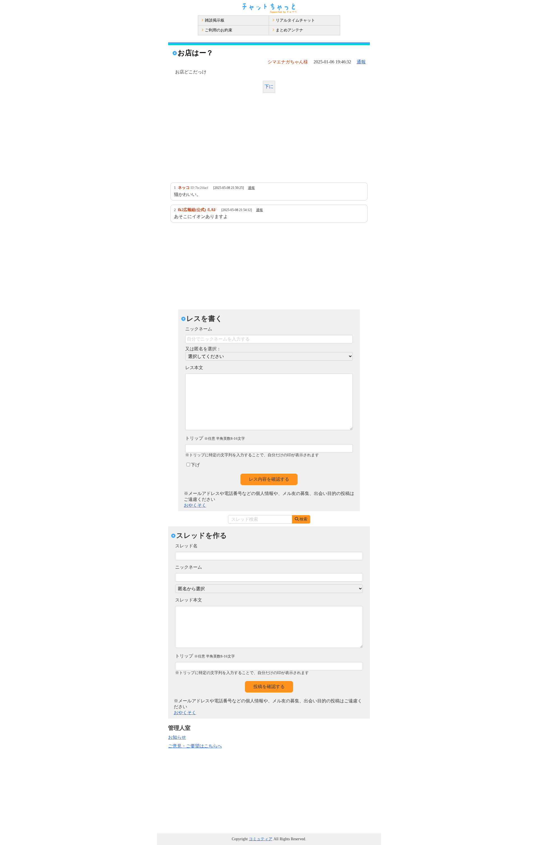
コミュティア (260, 839)
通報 (361, 61)
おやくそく (195, 505)
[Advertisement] (269, 139)
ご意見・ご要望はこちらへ (195, 746)
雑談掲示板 (214, 20)
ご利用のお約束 (218, 30)
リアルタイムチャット (295, 20)
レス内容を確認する (269, 479)
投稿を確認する (269, 686)
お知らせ (177, 737)
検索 (303, 519)
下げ (195, 464)
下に (269, 86)
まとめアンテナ (289, 30)
